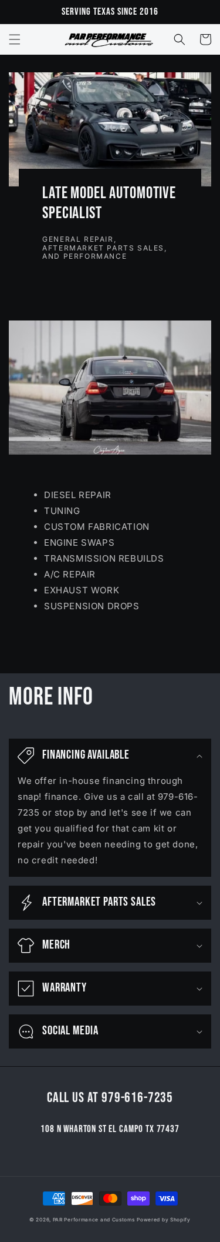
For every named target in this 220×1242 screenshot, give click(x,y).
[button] (15, 39)
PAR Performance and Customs (94, 1220)
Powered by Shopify (164, 1220)
